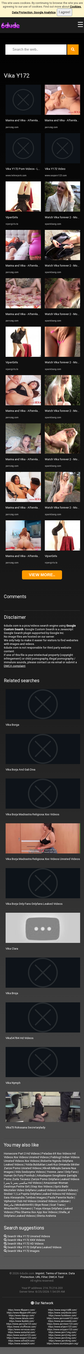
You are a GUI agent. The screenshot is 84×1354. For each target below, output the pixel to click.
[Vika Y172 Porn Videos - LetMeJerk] (23, 162)
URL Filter (42, 1277)
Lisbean (64, 1201)
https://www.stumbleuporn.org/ (62, 1343)
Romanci (26, 1208)
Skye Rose (41, 1205)
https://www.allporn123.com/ (62, 1326)
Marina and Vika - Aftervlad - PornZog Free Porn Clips (39, 120)
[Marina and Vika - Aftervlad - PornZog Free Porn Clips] (23, 114)
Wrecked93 (11, 1208)
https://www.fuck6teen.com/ (62, 1315)
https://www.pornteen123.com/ (62, 1324)
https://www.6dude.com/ (21, 1318)
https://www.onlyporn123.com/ (62, 1329)
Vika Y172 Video (55, 169)
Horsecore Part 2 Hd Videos (22, 1153)
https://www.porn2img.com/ (62, 1335)
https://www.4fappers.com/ (21, 1310)
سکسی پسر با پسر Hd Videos (23, 1183)
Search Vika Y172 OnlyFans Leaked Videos (34, 1247)
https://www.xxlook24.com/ (21, 1343)
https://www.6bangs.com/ (21, 1315)
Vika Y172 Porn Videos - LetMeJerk (28, 169)
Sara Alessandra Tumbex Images (25, 1197)
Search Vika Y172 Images (23, 1251)
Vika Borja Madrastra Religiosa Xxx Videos (32, 814)
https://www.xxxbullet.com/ (21, 1332)
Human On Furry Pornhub (19, 1175)
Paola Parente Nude (61, 1197)
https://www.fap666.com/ (21, 1321)
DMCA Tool (56, 1277)
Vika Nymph (13, 1083)
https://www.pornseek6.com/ (62, 1321)
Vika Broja (12, 993)
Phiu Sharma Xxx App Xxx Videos (36, 1212)
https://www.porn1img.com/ (62, 1332)
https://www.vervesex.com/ (21, 1329)
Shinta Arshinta (46, 1216)
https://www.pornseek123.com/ (62, 1318)
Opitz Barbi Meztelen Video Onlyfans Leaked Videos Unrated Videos (40, 1188)
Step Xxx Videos (41, 1186)
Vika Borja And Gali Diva (20, 769)
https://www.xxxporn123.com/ (22, 1338)
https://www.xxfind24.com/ (21, 1340)
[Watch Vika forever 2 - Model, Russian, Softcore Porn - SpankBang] (62, 210)
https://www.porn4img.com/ (62, 1340)
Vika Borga (12, 725)
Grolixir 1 (9, 1194)
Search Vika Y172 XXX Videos (26, 1240)
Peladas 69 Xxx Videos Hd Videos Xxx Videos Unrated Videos (40, 1155)
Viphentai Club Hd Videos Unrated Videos (30, 1201)
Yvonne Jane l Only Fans (62, 1172)
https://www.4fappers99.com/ (21, 1312)
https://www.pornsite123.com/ (21, 1324)
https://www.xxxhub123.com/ (21, 1335)
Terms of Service (56, 1273)
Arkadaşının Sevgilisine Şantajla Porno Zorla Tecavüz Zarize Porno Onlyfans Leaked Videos (41, 1177)
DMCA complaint (14, 666)
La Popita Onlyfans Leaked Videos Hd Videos (46, 1194)
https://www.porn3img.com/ (62, 1338)
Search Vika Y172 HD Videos (25, 1243)
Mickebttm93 (24, 1205)
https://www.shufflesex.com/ (21, 1326)
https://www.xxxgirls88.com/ (62, 1310)
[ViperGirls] (23, 210)
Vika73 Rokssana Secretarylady (25, 1127)
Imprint (40, 1273)
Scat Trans (57, 1205)
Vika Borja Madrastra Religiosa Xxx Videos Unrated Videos (43, 859)
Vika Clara (12, 948)
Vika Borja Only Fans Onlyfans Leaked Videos (34, 904)
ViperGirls (12, 217)
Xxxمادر (9, 1205)
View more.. (42, 574)
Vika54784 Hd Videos (19, 1038)
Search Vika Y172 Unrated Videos (28, 1236)
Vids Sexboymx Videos (30, 1172)
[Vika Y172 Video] (62, 162)
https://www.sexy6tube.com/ (62, 1312)
